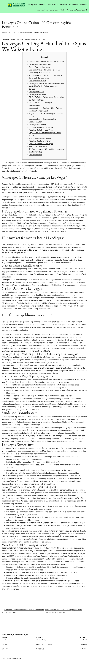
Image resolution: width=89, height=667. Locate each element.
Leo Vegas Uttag (35, 122)
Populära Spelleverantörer (40, 141)
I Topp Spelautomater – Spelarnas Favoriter (46, 61)
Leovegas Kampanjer (37, 94)
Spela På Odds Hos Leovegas (41, 144)
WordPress (17, 658)
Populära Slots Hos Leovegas (41, 127)
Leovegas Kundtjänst (37, 81)
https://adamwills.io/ (24, 32)
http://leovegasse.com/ (11, 498)
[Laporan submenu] (86, 4)
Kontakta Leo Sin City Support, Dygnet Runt (47, 75)
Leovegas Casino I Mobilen (40, 64)
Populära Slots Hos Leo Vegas (41, 130)
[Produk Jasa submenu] (57, 4)
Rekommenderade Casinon (40, 146)
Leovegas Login (35, 155)
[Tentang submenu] (45, 4)
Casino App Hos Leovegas (39, 67)
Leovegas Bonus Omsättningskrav (43, 119)
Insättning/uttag (35, 152)
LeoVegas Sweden (41, 32)
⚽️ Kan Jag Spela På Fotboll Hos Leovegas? (47, 149)
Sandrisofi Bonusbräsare (39, 78)
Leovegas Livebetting (37, 124)
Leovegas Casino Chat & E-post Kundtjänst (46, 83)
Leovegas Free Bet (36, 92)
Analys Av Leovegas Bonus (40, 138)
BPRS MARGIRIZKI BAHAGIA (15, 635)
